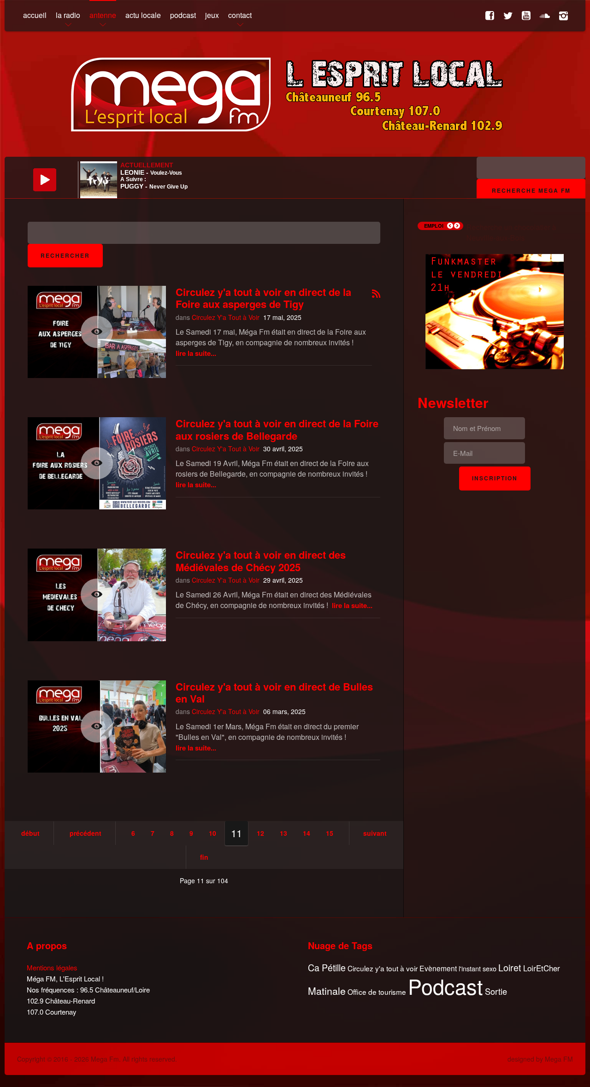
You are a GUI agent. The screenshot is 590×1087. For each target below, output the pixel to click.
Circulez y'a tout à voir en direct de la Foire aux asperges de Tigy (263, 297)
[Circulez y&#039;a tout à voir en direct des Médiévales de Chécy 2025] (97, 595)
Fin (204, 857)
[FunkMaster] (494, 310)
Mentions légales (52, 967)
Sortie (496, 992)
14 (306, 833)
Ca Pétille (327, 968)
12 (260, 833)
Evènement (438, 968)
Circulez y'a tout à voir (383, 968)
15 (329, 833)
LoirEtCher (541, 968)
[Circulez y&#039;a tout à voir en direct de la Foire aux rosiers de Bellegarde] (97, 463)
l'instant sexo (477, 968)
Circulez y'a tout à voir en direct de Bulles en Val (274, 692)
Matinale (327, 991)
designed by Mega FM (540, 1058)
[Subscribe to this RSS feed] (376, 294)
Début (30, 833)
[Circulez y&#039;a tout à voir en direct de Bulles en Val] (97, 726)
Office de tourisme (377, 991)
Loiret (509, 967)
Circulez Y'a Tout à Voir (226, 317)
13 (283, 833)
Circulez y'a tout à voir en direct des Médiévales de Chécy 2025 (261, 560)
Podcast (445, 986)
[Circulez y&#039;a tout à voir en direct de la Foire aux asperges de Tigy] (97, 332)
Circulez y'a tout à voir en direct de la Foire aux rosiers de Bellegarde (277, 429)
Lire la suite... (196, 353)
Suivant (375, 833)
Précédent (85, 833)
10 (212, 833)
